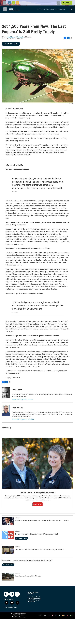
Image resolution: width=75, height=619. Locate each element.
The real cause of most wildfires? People (28, 576)
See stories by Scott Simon (22, 399)
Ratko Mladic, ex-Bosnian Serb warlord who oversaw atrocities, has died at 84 (39, 549)
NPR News (17, 518)
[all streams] (72, 9)
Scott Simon (11, 37)
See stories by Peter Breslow (23, 419)
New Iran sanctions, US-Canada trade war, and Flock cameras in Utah (36, 534)
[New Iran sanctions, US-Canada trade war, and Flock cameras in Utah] (8, 535)
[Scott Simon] (6, 392)
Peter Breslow (20, 37)
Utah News (17, 531)
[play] (5, 9)
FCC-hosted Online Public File (33, 593)
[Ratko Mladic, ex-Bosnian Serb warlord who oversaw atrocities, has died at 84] (8, 550)
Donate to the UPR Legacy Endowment (37, 492)
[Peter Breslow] (6, 410)
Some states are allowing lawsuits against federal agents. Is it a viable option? (27, 560)
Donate (67, 3)
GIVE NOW (37, 504)
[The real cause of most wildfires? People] (8, 577)
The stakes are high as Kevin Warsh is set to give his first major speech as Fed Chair (42, 520)
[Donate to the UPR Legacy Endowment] (37, 463)
